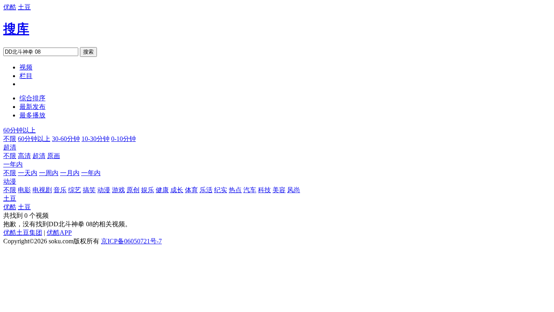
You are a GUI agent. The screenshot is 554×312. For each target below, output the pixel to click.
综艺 (74, 189)
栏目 (25, 75)
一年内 (13, 164)
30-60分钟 (66, 138)
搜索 (88, 52)
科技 (264, 189)
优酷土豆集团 (22, 232)
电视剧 (42, 189)
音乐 (60, 189)
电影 (24, 189)
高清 (24, 155)
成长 (176, 189)
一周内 (48, 172)
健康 (162, 189)
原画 (53, 155)
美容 (279, 189)
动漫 (9, 181)
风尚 (293, 189)
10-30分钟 (96, 138)
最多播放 (32, 115)
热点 (235, 189)
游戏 (118, 189)
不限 (9, 138)
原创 (133, 189)
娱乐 (147, 189)
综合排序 (32, 98)
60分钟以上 (19, 130)
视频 (25, 67)
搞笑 (89, 189)
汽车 (249, 189)
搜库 (16, 29)
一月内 (69, 172)
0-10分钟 (123, 138)
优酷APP (59, 232)
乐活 (206, 189)
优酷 (9, 7)
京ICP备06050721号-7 (131, 241)
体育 (191, 189)
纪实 (220, 189)
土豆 (24, 7)
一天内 (27, 172)
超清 (9, 147)
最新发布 (32, 106)
